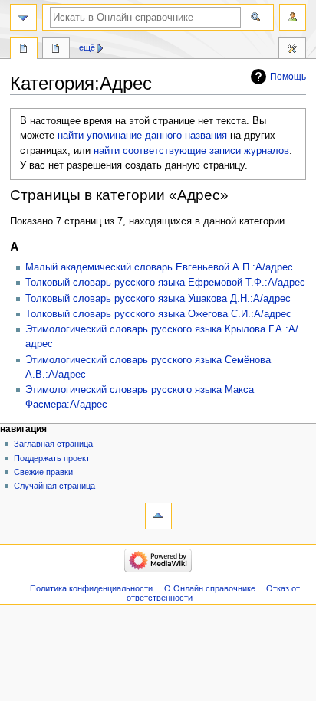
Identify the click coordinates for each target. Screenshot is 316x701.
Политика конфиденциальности (91, 588)
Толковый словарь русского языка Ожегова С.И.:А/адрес (158, 314)
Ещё (87, 47)
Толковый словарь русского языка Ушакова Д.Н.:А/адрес (158, 298)
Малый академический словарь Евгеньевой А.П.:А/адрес (159, 267)
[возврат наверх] (158, 516)
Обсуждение (56, 50)
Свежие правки (43, 472)
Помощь (288, 76)
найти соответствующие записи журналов (191, 151)
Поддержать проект (52, 458)
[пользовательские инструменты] (292, 17)
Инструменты (292, 50)
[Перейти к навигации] (23, 17)
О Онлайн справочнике (209, 588)
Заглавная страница (53, 443)
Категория (24, 50)
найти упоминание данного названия (142, 135)
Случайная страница (54, 485)
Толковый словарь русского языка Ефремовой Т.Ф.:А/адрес (165, 282)
